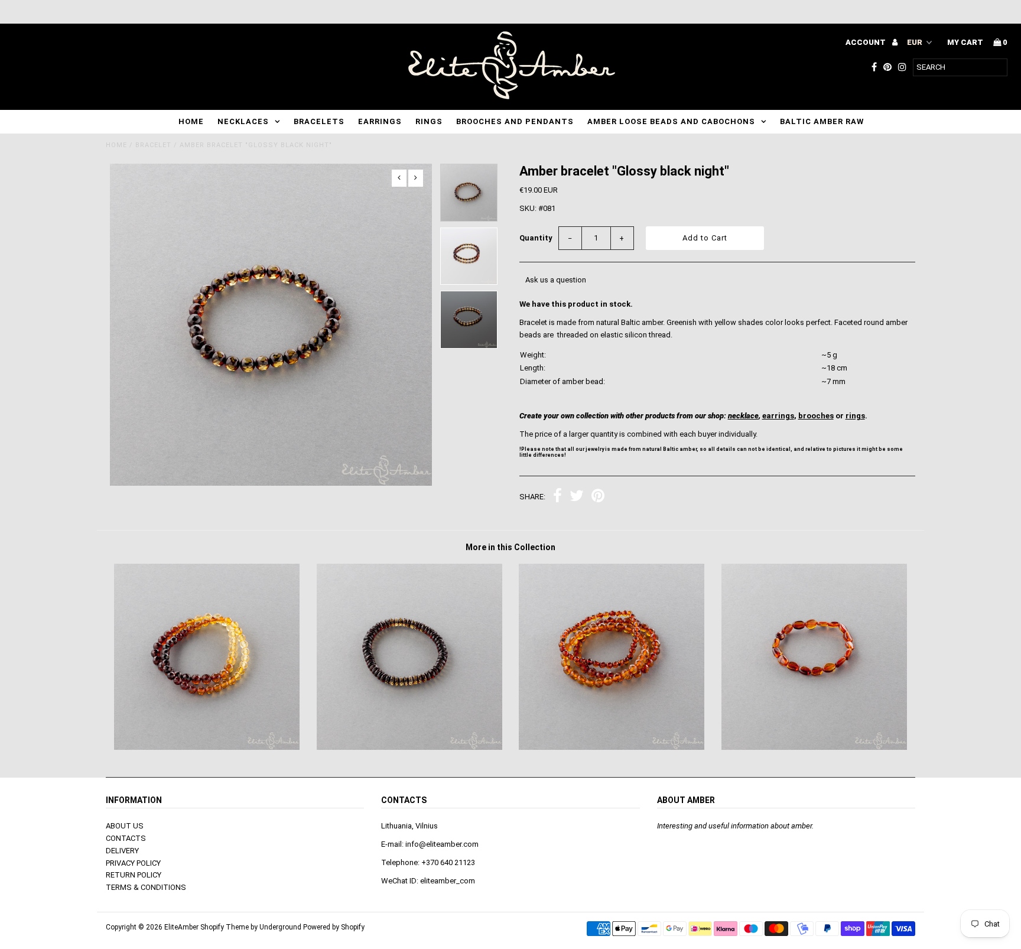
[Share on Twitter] (577, 497)
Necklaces (243, 121)
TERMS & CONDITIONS (146, 887)
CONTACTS (126, 838)
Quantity (535, 237)
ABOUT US (125, 825)
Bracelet (153, 145)
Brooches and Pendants (515, 121)
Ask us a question (555, 279)
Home (191, 121)
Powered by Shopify (334, 927)
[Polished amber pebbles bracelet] (814, 747)
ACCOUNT (866, 42)
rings (855, 415)
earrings (778, 415)
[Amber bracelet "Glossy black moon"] (409, 747)
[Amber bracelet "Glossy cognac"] (611, 747)
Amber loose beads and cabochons (671, 121)
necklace (743, 415)
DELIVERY (122, 850)
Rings (429, 121)
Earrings (380, 121)
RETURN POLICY (133, 874)
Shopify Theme (224, 927)
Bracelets (319, 121)
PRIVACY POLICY (133, 863)
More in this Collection (510, 547)
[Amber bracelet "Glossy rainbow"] (207, 747)
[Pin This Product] (597, 497)
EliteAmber (181, 927)
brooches (816, 415)
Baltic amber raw (822, 121)
